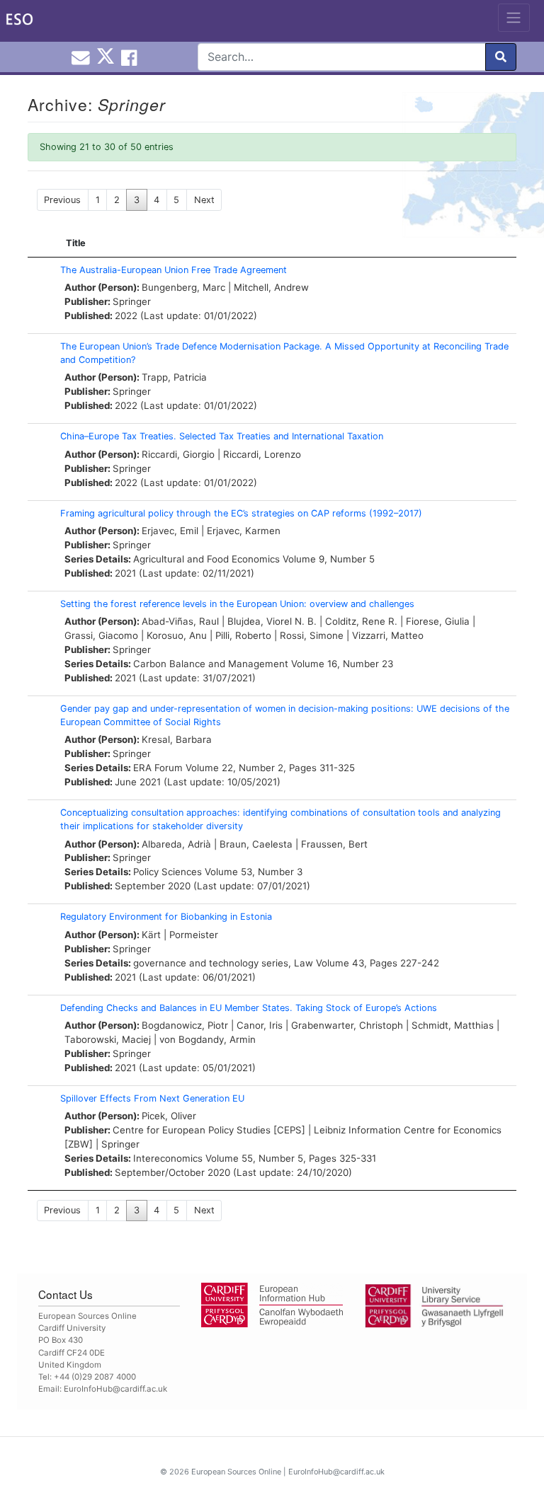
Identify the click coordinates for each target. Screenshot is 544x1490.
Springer (132, 301)
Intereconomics (168, 1158)
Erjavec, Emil (170, 530)
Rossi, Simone (312, 635)
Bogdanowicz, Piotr (185, 1025)
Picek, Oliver (169, 1115)
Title (76, 243)
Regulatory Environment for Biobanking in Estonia (166, 916)
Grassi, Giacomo (101, 635)
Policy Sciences (167, 871)
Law (303, 963)
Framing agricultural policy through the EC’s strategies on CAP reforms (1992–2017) (241, 513)
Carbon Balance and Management (210, 663)
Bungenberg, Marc (183, 287)
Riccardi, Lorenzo (262, 454)
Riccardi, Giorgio (178, 454)
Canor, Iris (260, 1025)
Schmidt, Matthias (453, 1025)
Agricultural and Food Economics (206, 559)
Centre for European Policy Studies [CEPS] (209, 1130)
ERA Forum (158, 767)
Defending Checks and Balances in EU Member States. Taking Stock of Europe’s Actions (248, 1008)
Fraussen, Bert (334, 844)
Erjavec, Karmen (243, 530)
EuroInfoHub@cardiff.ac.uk (115, 1389)
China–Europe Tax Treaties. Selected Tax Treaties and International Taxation (221, 436)
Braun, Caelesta (256, 844)
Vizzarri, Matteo (388, 635)
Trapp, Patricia (174, 377)
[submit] (500, 57)
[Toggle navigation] (514, 18)
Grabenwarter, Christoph (347, 1025)
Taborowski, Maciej (107, 1039)
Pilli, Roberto (243, 635)
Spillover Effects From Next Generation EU (152, 1098)
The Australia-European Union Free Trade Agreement (173, 270)
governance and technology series (210, 963)
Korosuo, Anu (177, 635)
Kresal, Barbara (177, 739)
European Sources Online (236, 1472)
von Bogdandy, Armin (207, 1039)
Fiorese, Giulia (438, 621)
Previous (62, 200)
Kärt (151, 934)
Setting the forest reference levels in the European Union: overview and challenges (237, 604)
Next (204, 200)
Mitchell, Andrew (271, 287)
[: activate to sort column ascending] (40, 243)
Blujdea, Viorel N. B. (272, 621)
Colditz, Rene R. (361, 621)
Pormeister (193, 934)
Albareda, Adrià (176, 844)
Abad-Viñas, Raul (180, 621)
